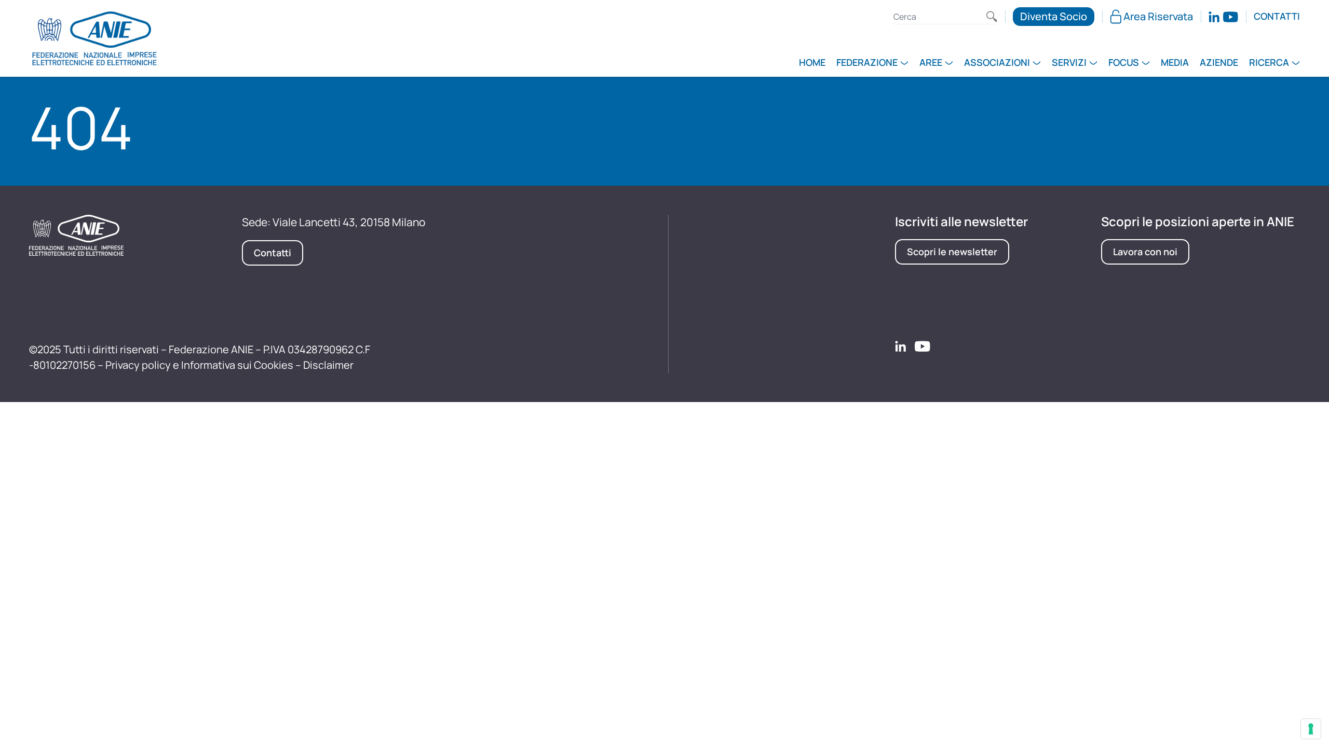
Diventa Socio (1053, 16)
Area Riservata (1158, 16)
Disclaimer (328, 365)
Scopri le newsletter (952, 251)
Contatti (1277, 16)
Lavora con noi (1145, 251)
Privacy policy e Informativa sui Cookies (199, 365)
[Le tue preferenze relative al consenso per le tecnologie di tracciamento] (1311, 729)
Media (1175, 63)
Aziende (1219, 63)
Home (812, 63)
